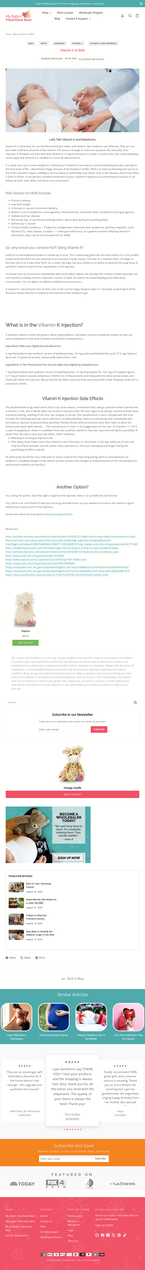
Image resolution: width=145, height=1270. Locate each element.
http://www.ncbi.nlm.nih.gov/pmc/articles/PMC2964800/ (40, 563)
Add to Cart (72, 794)
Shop (45, 12)
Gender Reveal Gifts (17, 1235)
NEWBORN (59, 43)
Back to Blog (75, 978)
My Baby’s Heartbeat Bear (20, 1215)
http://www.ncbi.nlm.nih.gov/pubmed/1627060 (35, 555)
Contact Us (46, 1221)
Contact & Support (77, 18)
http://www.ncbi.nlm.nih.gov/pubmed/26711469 (107, 544)
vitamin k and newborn (103, 43)
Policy (78, 1260)
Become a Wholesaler (74, 1223)
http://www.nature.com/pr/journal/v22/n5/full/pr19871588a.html (46, 559)
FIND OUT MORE (104, 1225)
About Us (73, 1240)
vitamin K (77, 43)
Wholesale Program (91, 12)
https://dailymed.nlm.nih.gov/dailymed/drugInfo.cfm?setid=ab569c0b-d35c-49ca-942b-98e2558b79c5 (67, 571)
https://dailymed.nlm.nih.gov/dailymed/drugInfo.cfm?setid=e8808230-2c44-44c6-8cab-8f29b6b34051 (67, 567)
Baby (31, 43)
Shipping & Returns (51, 1237)
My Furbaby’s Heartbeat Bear (19, 1228)
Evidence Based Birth (60, 514)
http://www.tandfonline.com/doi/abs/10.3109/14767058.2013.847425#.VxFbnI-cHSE (57, 574)
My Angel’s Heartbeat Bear (20, 1221)
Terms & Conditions (91, 1260)
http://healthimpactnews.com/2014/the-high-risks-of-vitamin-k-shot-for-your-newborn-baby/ (62, 548)
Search (44, 1215)
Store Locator (65, 12)
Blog (57, 18)
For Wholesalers (49, 1231)
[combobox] (72, 702)
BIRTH (44, 43)
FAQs (43, 1226)
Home (8, 34)
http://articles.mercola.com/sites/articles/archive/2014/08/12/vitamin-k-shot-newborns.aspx (62, 551)
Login (71, 1230)
